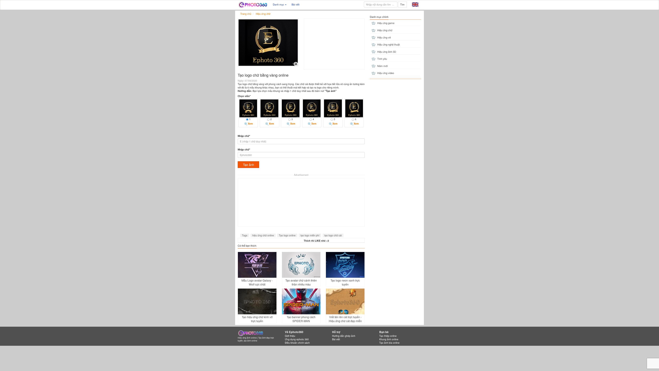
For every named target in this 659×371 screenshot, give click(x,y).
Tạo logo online (287, 235)
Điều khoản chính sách (297, 342)
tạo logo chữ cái (333, 235)
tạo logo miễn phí (309, 235)
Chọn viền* (244, 96)
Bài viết (295, 4)
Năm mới (382, 66)
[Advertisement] (334, 44)
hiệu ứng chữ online (263, 235)
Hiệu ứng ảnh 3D (386, 51)
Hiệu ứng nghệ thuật (388, 44)
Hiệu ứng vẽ (384, 37)
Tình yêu (382, 58)
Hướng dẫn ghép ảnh (343, 336)
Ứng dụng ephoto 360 (297, 339)
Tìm (402, 4)
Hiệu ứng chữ (384, 30)
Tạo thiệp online (388, 336)
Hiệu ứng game (385, 23)
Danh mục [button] (279, 4)
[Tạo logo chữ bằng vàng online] (268, 43)
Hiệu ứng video (385, 73)
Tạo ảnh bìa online (389, 342)
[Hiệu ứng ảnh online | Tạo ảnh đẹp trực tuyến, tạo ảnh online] (252, 4)
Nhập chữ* (244, 136)
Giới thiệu (290, 336)
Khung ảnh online (388, 339)
